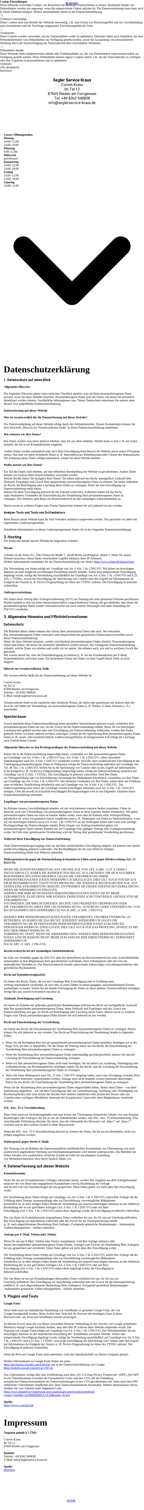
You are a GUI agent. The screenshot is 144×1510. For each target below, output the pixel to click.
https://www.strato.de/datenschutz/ (114, 561)
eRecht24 (9, 1470)
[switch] (2, 15)
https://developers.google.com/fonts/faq (27, 1364)
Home (71, 1500)
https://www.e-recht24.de (19, 1405)
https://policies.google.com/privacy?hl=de (28, 1368)
